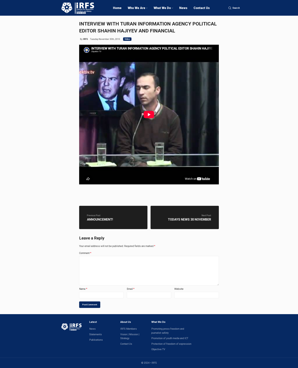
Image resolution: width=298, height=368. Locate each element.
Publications (96, 339)
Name (83, 288)
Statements (95, 334)
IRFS (85, 39)
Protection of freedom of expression (171, 343)
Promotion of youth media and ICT (169, 338)
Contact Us (126, 343)
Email (130, 288)
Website (178, 288)
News (92, 328)
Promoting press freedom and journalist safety (167, 330)
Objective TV (158, 349)
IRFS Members (128, 328)
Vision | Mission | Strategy (129, 336)
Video (127, 39)
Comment (85, 253)
